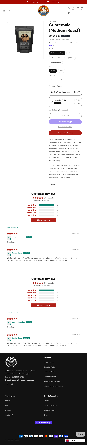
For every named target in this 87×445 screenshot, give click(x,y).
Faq (6, 405)
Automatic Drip (58, 53)
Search (7, 401)
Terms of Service (50, 372)
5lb (62, 71)
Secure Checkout (50, 377)
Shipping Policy (50, 367)
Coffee (46, 401)
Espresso (71, 58)
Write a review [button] (43, 220)
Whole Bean (57, 62)
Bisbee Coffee (15, 440)
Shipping (51, 39)
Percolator (74, 53)
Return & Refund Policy (52, 381)
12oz (54, 71)
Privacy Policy (49, 362)
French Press (57, 58)
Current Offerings (50, 405)
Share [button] (53, 184)
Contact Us (9, 415)
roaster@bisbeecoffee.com (23, 380)
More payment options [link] (65, 127)
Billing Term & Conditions (53, 386)
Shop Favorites (49, 410)
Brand (46, 415)
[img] (12, 234)
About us (8, 410)
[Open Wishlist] (78, 8)
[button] (4, 10)
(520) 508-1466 (18, 377)
